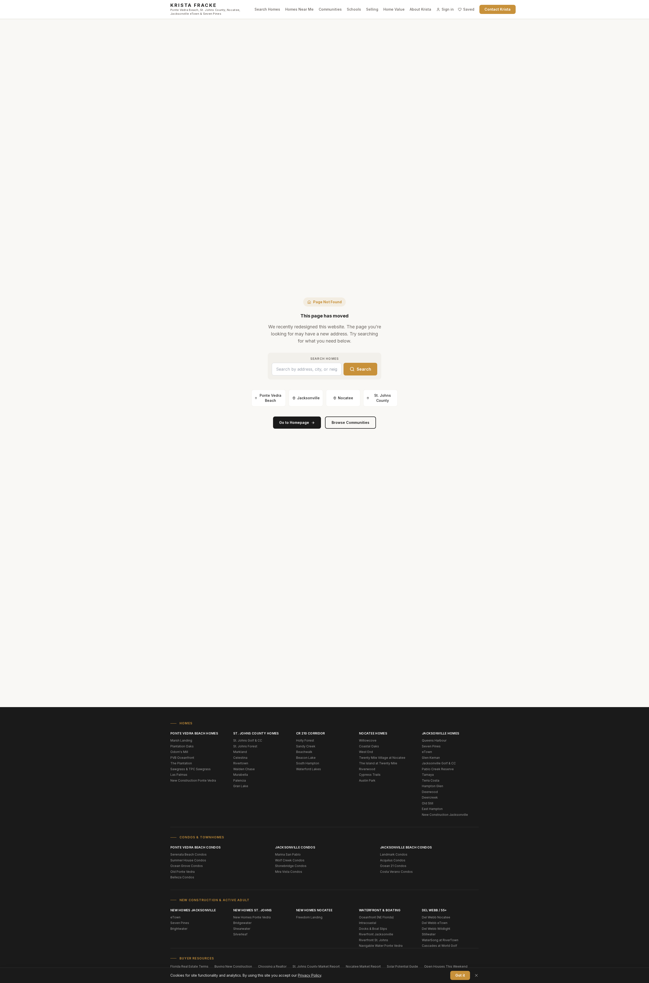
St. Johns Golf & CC (247, 740)
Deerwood (430, 792)
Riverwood (367, 769)
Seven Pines (431, 746)
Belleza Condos (182, 877)
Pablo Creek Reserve (438, 769)
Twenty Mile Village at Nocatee (382, 758)
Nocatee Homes (373, 733)
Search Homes (267, 9)
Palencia (239, 780)
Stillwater (429, 934)
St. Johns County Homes (256, 733)
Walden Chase (244, 769)
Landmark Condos (393, 854)
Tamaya (428, 775)
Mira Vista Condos (288, 872)
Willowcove (367, 740)
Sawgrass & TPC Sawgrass (190, 769)
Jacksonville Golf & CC (439, 763)
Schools (354, 9)
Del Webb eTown (434, 923)
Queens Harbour (434, 740)
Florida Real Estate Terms (189, 966)
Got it (460, 975)
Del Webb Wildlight (436, 929)
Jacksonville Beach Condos (406, 847)
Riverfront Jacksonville (376, 934)
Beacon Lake (306, 758)
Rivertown (240, 763)
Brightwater (178, 929)
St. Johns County (382, 398)
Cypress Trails (370, 775)
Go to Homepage (294, 422)
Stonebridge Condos (291, 866)
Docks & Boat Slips (373, 929)
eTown (427, 752)
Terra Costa (430, 780)
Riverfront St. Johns (373, 940)
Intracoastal (367, 923)
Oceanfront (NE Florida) (376, 917)
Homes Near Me (299, 9)
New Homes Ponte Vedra (252, 917)
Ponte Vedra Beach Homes (194, 733)
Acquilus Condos (392, 860)
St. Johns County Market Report (316, 966)
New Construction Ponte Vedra (193, 780)
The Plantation (181, 763)
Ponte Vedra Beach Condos (195, 847)
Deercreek (430, 797)
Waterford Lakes (308, 769)
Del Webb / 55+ (434, 910)
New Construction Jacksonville (445, 815)
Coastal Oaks (369, 746)
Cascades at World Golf (439, 946)
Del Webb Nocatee (436, 917)
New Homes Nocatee (314, 910)
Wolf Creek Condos (289, 860)
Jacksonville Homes (440, 733)
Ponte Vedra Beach (270, 398)
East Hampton (432, 809)
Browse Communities (350, 422)
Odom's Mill (179, 752)
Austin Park (367, 780)
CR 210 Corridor (310, 733)
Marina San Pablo (288, 854)
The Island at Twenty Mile (378, 763)
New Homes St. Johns (252, 910)
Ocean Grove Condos (186, 866)
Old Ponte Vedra (182, 872)
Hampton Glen (432, 786)
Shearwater (241, 929)
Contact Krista (497, 9)
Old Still (427, 803)
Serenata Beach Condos (188, 854)
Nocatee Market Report (363, 966)
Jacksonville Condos (295, 847)
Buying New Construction (233, 966)
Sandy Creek (305, 746)
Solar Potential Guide (402, 966)
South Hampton (307, 763)
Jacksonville (308, 398)
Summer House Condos (188, 860)
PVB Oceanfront (182, 758)
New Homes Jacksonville (193, 910)
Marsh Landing (181, 740)
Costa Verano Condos (396, 872)
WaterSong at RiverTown (440, 940)
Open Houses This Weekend (445, 966)
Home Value (394, 9)
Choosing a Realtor (272, 966)
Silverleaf (240, 934)
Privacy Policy (309, 975)
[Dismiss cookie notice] (476, 975)
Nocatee (345, 398)
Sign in (448, 9)
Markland (240, 752)
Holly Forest (305, 740)
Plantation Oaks (182, 746)
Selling (372, 9)
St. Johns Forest (245, 746)
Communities (330, 9)
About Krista (420, 9)
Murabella (240, 775)
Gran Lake (240, 786)
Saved (468, 9)
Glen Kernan (431, 758)
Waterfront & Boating (379, 910)
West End (366, 752)
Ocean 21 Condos (393, 866)
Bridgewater (242, 923)
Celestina (240, 758)
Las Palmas (178, 775)
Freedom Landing (309, 917)
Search (364, 369)
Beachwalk (304, 752)
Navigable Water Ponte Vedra (381, 946)
